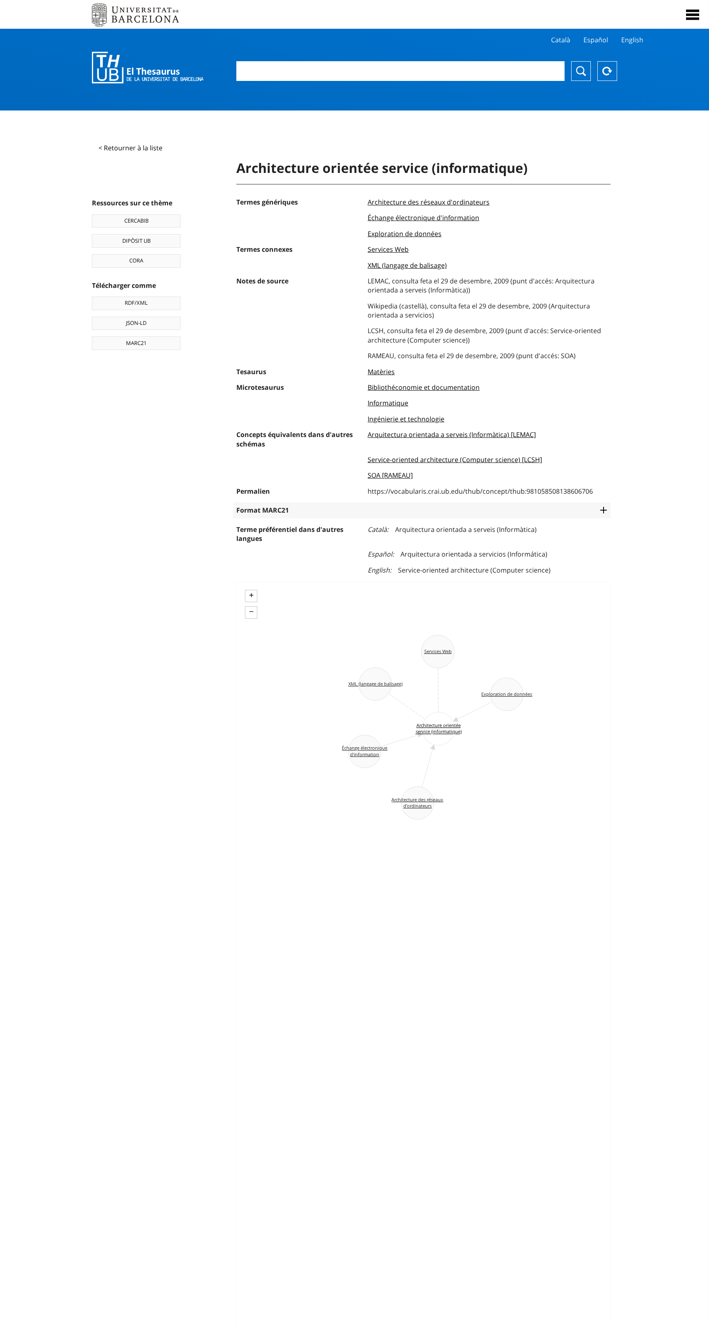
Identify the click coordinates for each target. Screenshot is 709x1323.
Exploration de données (404, 233)
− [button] (251, 611)
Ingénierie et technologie (406, 418)
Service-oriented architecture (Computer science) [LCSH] (455, 459)
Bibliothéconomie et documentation (424, 387)
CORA (136, 260)
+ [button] (251, 595)
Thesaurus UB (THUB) (148, 67)
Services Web (388, 249)
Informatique (388, 402)
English (632, 39)
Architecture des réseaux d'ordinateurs (428, 202)
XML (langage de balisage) (407, 265)
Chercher (581, 71)
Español (595, 39)
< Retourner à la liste (130, 147)
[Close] (692, 15)
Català (560, 39)
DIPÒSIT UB (136, 240)
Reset (607, 71)
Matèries (381, 371)
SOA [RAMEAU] (390, 475)
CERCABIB (136, 220)
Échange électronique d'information (423, 217)
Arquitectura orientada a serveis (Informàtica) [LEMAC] (452, 434)
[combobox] (400, 71)
